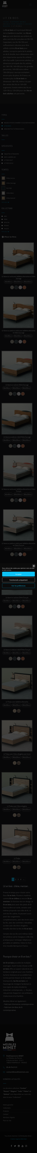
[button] (34, 566)
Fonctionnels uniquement (18, 580)
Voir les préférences (18, 586)
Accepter (18, 574)
